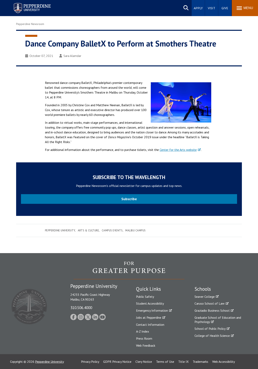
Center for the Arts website (178, 150)
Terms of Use (165, 362)
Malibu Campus (135, 230)
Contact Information (150, 325)
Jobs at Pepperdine (148, 317)
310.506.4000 (81, 307)
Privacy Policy (90, 362)
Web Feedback (145, 345)
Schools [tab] (203, 289)
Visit (211, 8)
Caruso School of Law (210, 303)
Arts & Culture (88, 230)
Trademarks (200, 362)
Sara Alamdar (72, 56)
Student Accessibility (150, 303)
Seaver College (205, 297)
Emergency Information (152, 310)
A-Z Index (142, 331)
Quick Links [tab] (148, 289)
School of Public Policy (210, 329)
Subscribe (129, 199)
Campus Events (112, 230)
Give (225, 8)
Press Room (144, 338)
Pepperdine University (27, 3)
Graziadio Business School (212, 310)
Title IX (183, 362)
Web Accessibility (223, 362)
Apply (198, 8)
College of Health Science (212, 336)
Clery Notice (143, 362)
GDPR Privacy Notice (117, 362)
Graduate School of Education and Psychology (218, 319)
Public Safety (145, 297)
